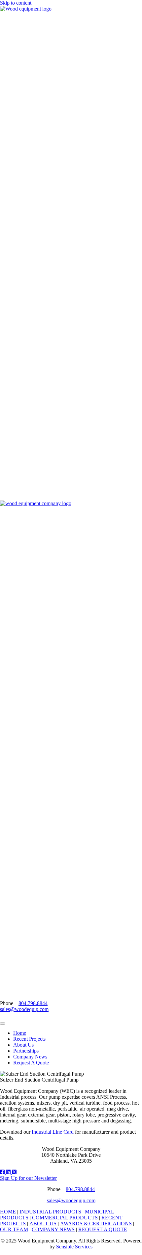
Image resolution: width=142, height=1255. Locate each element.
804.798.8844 (33, 1003)
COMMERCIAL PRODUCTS (65, 1217)
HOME (8, 1211)
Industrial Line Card (53, 1132)
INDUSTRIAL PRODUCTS (50, 1211)
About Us (23, 1045)
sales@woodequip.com (24, 1009)
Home (19, 1033)
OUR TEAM (14, 1229)
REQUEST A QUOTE (102, 1229)
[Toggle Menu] (2, 1024)
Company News (30, 1056)
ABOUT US (42, 1223)
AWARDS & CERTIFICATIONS (96, 1223)
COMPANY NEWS (53, 1229)
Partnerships (26, 1051)
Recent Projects (29, 1039)
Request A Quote (31, 1062)
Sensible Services (74, 1246)
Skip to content (15, 3)
